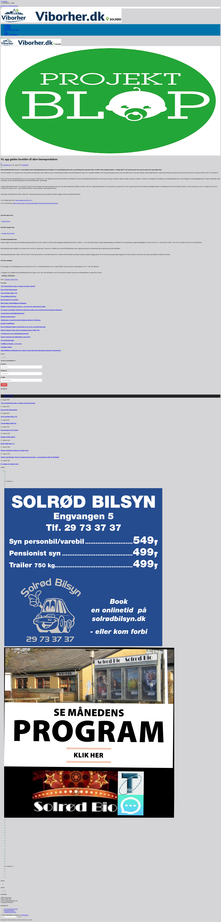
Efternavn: (4, 370)
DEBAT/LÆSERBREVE (11, 35)
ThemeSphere (24, 915)
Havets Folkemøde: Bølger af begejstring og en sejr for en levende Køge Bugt (23, 327)
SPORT (6, 33)
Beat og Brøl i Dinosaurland (9, 289)
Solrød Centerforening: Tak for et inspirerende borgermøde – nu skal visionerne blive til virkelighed (30, 457)
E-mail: (3, 377)
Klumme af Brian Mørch (8, 316)
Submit (19, 916)
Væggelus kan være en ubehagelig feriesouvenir (15, 333)
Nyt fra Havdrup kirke (7, 340)
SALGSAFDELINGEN (11, 909)
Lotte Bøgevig (7, 165)
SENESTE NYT (8, 395)
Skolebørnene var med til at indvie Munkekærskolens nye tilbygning (21, 320)
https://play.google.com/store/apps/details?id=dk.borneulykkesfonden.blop (35, 203)
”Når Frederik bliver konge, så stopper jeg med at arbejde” (18, 286)
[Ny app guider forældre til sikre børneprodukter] (110, 155)
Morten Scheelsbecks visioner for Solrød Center (15, 450)
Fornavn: (3, 364)
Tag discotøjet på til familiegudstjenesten (12, 313)
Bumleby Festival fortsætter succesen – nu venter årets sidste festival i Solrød (23, 306)
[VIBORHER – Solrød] (61, 22)
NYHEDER (7, 25)
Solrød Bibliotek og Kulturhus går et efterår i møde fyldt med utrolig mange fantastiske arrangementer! (31, 350)
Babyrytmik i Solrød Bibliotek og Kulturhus (13, 303)
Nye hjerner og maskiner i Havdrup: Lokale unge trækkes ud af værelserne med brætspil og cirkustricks (31, 310)
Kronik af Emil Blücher (8, 323)
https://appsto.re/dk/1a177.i (23, 200)
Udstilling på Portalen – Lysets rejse (11, 343)
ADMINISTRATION (10, 912)
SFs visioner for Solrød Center (9, 464)
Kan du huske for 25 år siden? (9, 299)
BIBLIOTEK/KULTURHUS (11, 30)
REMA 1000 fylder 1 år (8, 443)
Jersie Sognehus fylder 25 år (9, 293)
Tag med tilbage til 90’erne (8, 296)
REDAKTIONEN (9, 910)
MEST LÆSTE (8, 397)
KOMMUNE (7, 26)
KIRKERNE (7, 28)
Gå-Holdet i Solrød (6, 347)
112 (5, 31)
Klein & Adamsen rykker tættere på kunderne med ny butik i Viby (20, 330)
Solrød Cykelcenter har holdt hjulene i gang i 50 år (15, 337)
